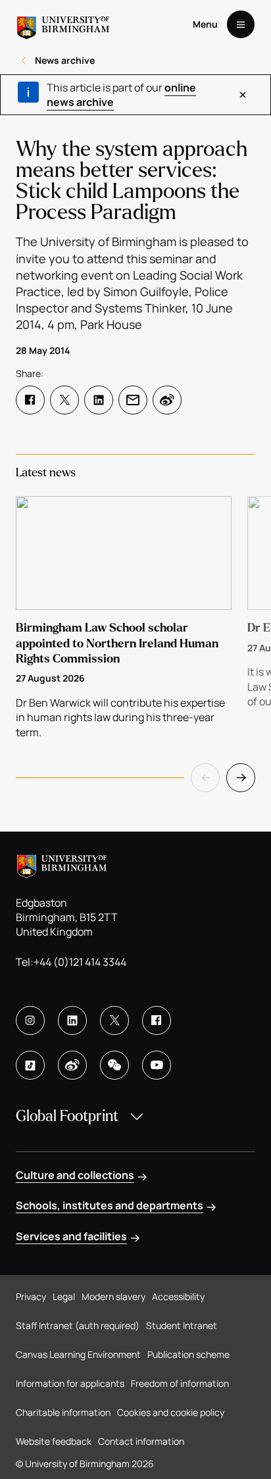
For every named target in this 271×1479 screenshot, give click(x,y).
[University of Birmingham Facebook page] (156, 1020)
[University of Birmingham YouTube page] (156, 1065)
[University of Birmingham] (63, 24)
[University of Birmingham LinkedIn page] (72, 1020)
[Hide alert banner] (243, 94)
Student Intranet (181, 1325)
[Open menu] (240, 24)
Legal (64, 1296)
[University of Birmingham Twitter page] (114, 1020)
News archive (65, 60)
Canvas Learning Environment (78, 1354)
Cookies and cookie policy (170, 1412)
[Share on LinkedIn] (98, 400)
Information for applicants (70, 1383)
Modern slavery (113, 1296)
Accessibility (178, 1296)
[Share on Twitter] (64, 400)
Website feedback (53, 1441)
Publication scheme (188, 1354)
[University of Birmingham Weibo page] (72, 1065)
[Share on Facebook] (30, 400)
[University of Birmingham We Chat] (114, 1065)
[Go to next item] (240, 777)
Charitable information (63, 1412)
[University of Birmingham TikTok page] (30, 1065)
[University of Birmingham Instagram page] (30, 1020)
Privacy (31, 1296)
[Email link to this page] (132, 400)
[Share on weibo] (167, 400)
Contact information (141, 1441)
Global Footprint (67, 1116)
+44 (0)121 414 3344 (80, 962)
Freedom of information (180, 1383)
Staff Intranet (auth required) (77, 1325)
